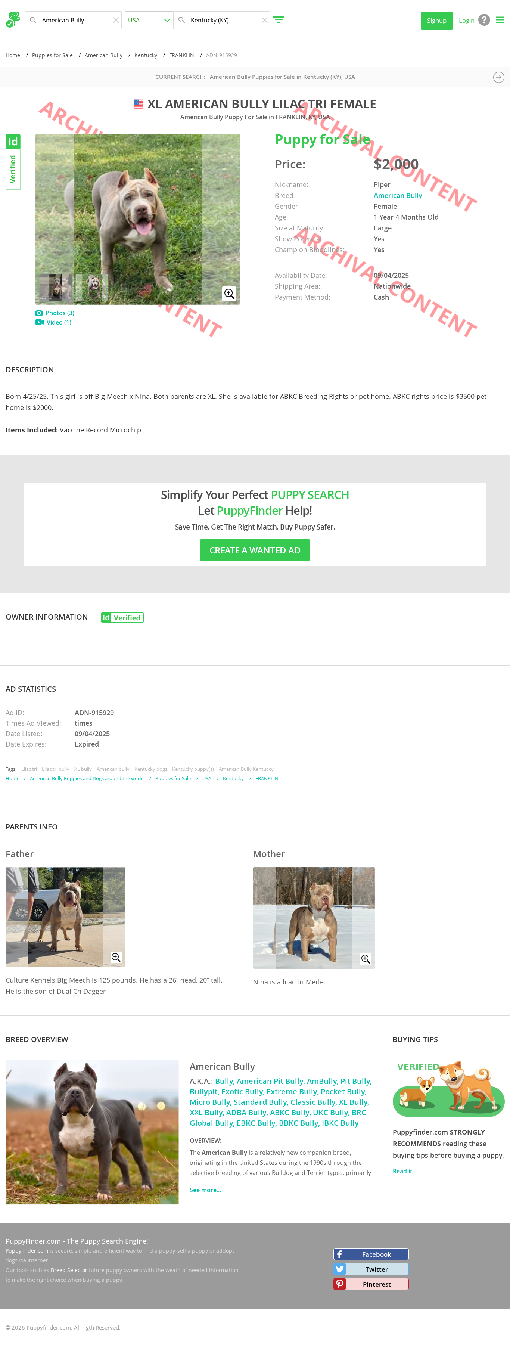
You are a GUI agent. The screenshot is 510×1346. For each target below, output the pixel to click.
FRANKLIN (181, 55)
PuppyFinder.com (33, 1241)
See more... (205, 1190)
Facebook (376, 1254)
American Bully (103, 55)
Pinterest (377, 1284)
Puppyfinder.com (27, 1250)
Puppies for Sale (52, 55)
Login (467, 20)
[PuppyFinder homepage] (13, 20)
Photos (60, 313)
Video (59, 322)
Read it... (405, 1171)
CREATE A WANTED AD (255, 550)
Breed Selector (69, 1270)
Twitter (377, 1269)
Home (13, 55)
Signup (437, 20)
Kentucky (145, 55)
